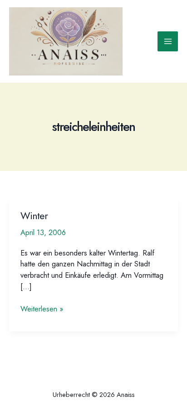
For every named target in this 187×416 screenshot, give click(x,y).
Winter (34, 216)
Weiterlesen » (41, 308)
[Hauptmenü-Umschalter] (167, 41)
